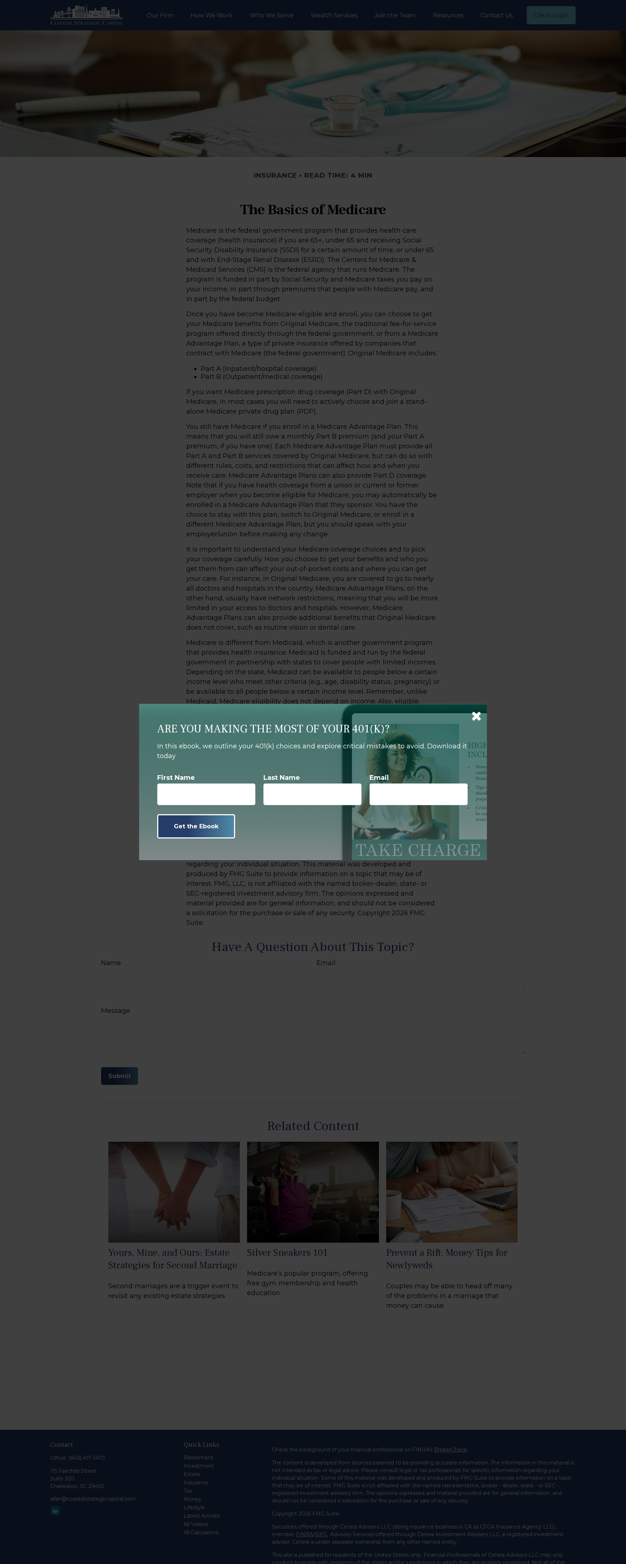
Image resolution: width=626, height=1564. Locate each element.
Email (379, 778)
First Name (176, 778)
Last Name (281, 778)
